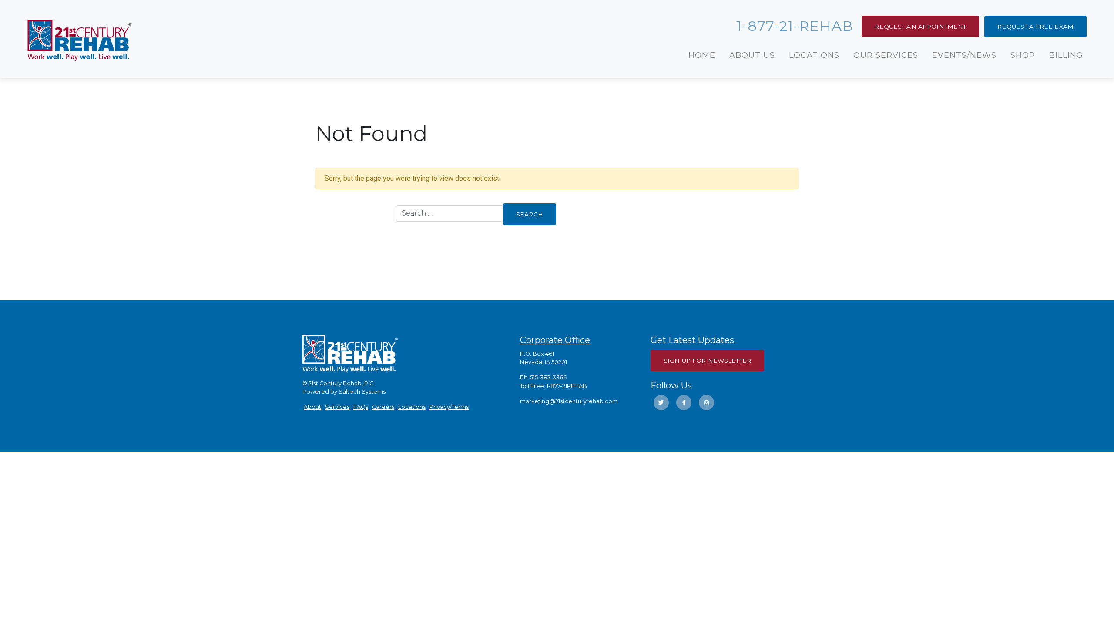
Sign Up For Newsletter (707, 360)
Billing (1066, 55)
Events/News (964, 55)
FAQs (360, 407)
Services (337, 407)
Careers (383, 407)
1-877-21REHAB (567, 386)
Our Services (885, 55)
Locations (814, 55)
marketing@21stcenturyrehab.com (569, 401)
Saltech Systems (362, 391)
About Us (752, 55)
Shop (1022, 55)
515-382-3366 (548, 377)
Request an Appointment (920, 26)
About (312, 407)
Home (701, 55)
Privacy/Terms (449, 407)
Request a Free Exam (1035, 26)
